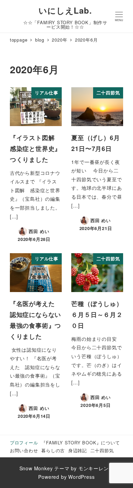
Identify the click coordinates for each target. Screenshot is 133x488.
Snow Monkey (36, 468)
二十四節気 (102, 450)
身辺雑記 (77, 450)
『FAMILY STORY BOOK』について (80, 442)
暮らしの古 (53, 450)
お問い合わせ (24, 450)
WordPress (81, 476)
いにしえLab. (65, 10)
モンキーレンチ (96, 468)
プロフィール (24, 442)
